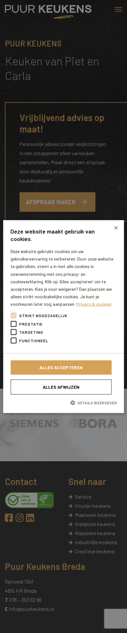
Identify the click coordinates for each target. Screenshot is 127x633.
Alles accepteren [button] (61, 367)
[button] (63, 402)
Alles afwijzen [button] (61, 387)
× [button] (116, 227)
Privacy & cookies (94, 304)
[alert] (63, 316)
